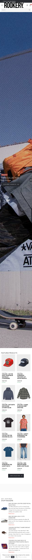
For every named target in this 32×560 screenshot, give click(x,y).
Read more (11, 513)
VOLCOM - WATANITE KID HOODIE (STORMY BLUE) (8, 406)
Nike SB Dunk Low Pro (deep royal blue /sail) (20, 504)
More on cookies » (23, 557)
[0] (30, 5)
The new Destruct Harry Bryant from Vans (19, 528)
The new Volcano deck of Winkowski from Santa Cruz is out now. (19, 542)
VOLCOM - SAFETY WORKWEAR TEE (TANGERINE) (22, 435)
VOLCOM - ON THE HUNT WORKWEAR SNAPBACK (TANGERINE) (7, 376)
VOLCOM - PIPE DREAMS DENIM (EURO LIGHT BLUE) (23, 464)
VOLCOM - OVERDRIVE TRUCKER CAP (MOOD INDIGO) (22, 376)
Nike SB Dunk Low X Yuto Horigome (17, 517)
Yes (13, 557)
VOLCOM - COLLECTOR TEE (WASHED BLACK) (7, 435)
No (16, 557)
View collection (15, 475)
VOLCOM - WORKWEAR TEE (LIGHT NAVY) (7, 464)
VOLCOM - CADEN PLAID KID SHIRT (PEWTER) (22, 406)
